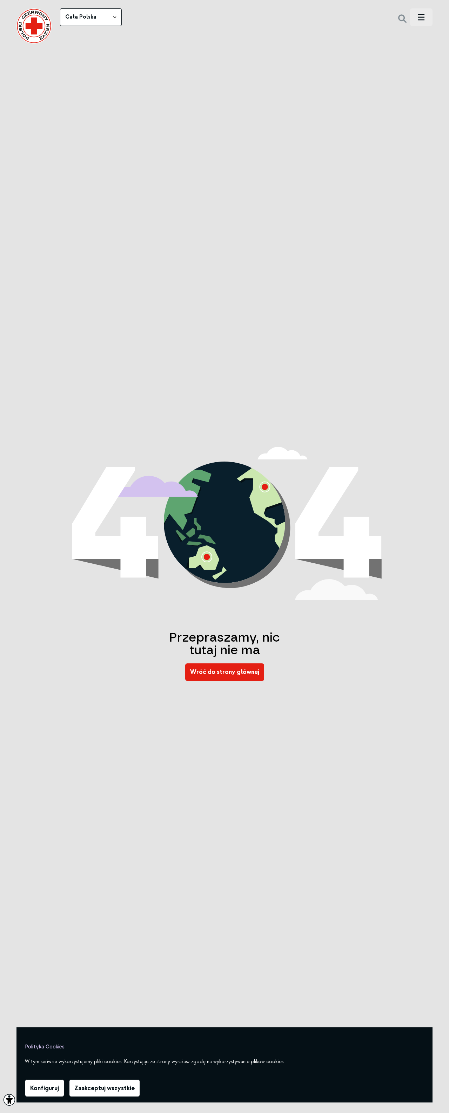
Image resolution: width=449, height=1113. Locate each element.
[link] (34, 26)
